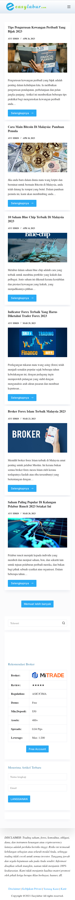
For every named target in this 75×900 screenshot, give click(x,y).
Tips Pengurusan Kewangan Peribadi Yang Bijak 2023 (36, 29)
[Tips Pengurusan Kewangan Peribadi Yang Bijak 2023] (37, 58)
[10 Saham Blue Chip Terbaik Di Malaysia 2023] (37, 247)
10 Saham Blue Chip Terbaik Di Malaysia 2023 (36, 219)
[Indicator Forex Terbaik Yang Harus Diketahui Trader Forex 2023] (37, 342)
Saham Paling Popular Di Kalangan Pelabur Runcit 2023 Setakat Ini (32, 504)
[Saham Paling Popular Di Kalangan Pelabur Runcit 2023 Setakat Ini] (37, 532)
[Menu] (68, 6)
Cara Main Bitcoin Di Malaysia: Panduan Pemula (36, 128)
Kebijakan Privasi (32, 888)
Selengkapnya (20, 113)
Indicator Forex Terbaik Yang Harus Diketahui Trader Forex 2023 (32, 314)
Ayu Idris (13, 38)
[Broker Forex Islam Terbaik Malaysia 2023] (37, 438)
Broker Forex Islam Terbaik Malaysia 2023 (37, 411)
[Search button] (63, 623)
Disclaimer (14, 888)
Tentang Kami (51, 888)
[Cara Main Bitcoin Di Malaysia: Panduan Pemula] (37, 157)
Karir (63, 888)
